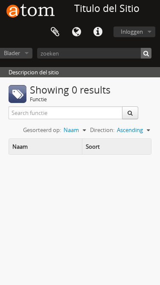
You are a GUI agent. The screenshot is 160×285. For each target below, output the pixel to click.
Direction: (102, 130)
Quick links (97, 32)
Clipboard (55, 32)
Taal (76, 32)
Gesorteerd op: (42, 130)
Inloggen (132, 31)
